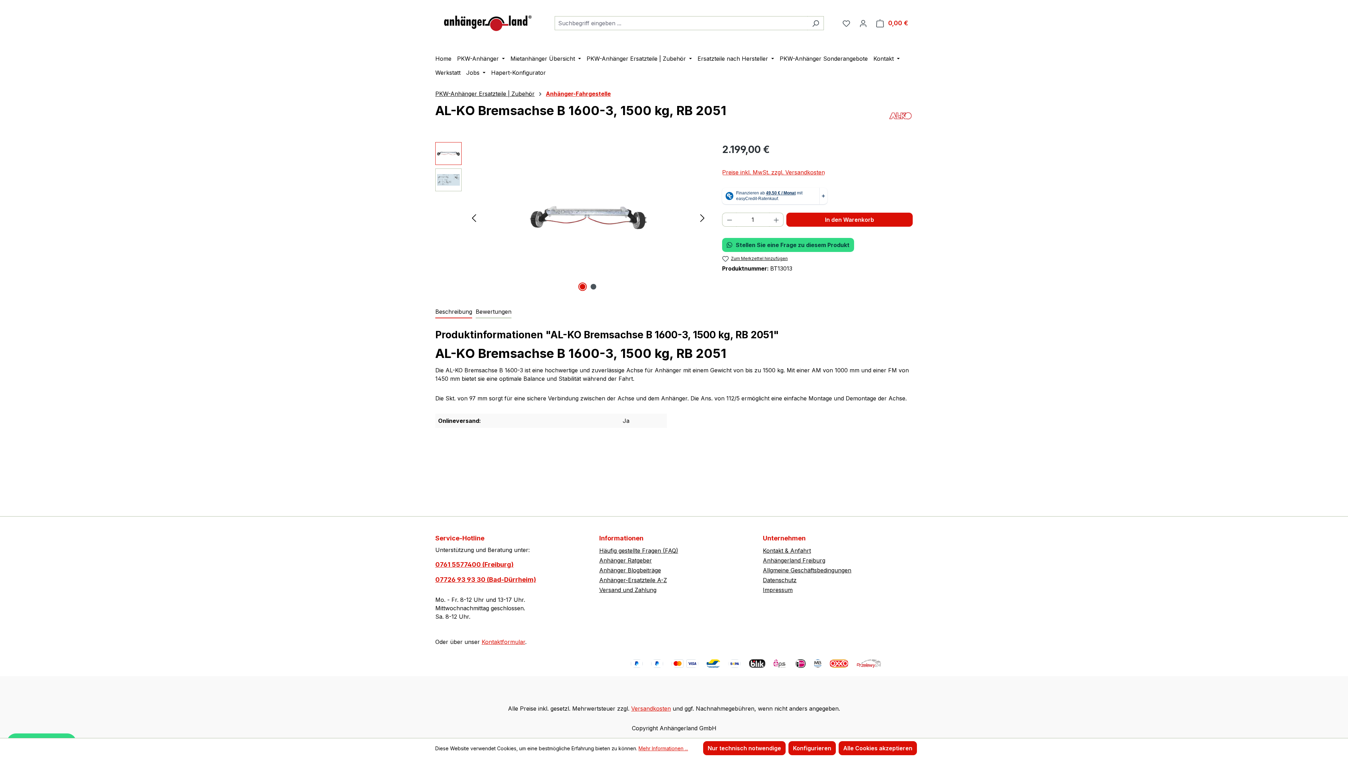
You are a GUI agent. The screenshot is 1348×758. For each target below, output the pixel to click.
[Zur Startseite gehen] (488, 21)
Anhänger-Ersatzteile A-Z (633, 580)
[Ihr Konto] (863, 23)
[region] (571, 217)
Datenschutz (780, 580)
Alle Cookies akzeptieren (877, 748)
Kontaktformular (503, 641)
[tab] (453, 312)
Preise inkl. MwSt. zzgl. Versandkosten (773, 172)
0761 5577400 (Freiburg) (474, 564)
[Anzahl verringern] (729, 220)
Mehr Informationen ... (663, 748)
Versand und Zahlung (627, 589)
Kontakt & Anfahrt (787, 550)
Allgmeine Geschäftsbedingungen (807, 570)
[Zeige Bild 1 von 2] (583, 287)
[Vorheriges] (474, 217)
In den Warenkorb (849, 219)
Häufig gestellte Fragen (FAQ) (638, 550)
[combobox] (681, 23)
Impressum (778, 589)
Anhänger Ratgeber (625, 560)
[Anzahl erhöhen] (776, 220)
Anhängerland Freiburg (794, 560)
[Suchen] (815, 23)
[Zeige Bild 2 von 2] (593, 287)
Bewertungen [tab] (493, 311)
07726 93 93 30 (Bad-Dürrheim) (485, 579)
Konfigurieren (812, 748)
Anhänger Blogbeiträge (630, 570)
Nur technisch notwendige (744, 748)
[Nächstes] (702, 217)
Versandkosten (651, 708)
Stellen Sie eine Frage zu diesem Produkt (793, 244)
